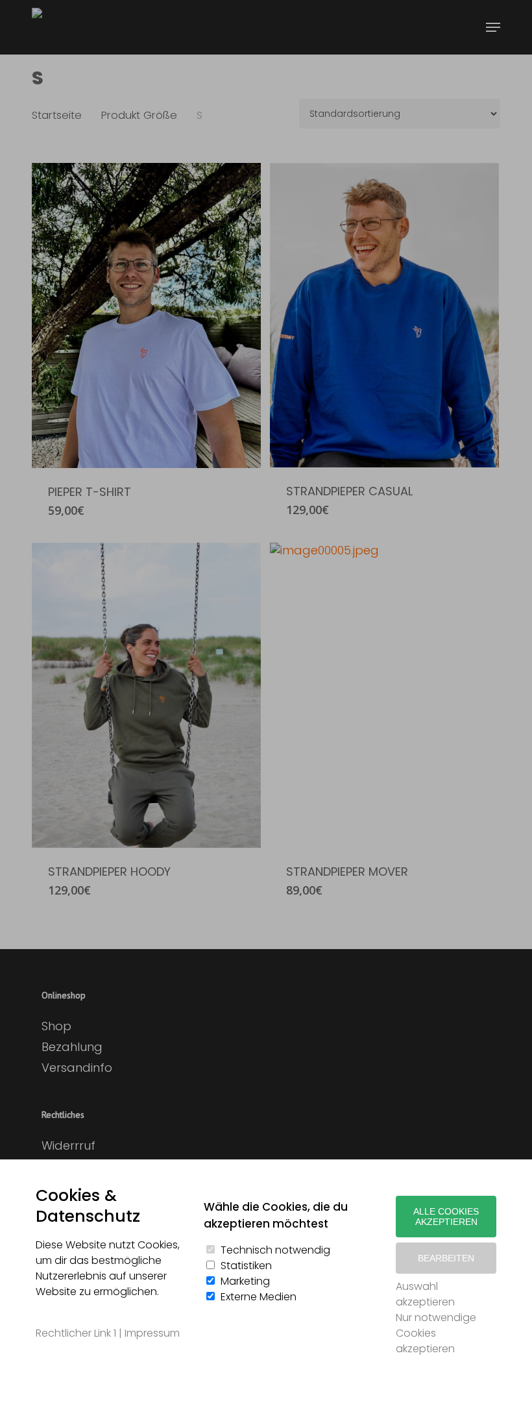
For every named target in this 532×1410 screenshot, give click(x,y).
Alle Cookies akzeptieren (446, 1216)
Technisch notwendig (275, 1250)
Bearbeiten (446, 1258)
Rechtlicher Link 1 (76, 1333)
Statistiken (246, 1265)
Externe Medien (258, 1296)
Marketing (245, 1281)
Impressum (152, 1333)
